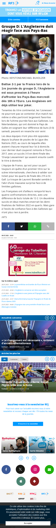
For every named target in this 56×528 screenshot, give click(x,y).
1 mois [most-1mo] (24, 359)
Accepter (28, 523)
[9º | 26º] (37, 0)
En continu (15, 19)
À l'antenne (42, 19)
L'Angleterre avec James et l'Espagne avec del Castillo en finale (25, 294)
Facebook (6, 469)
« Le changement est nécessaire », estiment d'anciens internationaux (28, 342)
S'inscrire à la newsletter (28, 424)
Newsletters (49, 469)
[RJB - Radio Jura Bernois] (21, 494)
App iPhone (21, 481)
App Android (34, 481)
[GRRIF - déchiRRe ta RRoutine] (21, 498)
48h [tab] (4, 359)
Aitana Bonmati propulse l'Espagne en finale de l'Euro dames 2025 (26, 300)
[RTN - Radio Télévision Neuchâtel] (33, 494)
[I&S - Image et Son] (33, 498)
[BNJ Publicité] (10, 494)
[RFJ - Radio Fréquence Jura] (45, 494)
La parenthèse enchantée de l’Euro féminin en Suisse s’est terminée (26, 285)
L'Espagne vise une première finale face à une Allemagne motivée (26, 305)
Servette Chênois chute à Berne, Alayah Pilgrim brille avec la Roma (25, 383)
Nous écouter (49, 3)
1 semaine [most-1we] (13, 359)
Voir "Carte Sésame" (16, 444)
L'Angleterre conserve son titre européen (24, 290)
